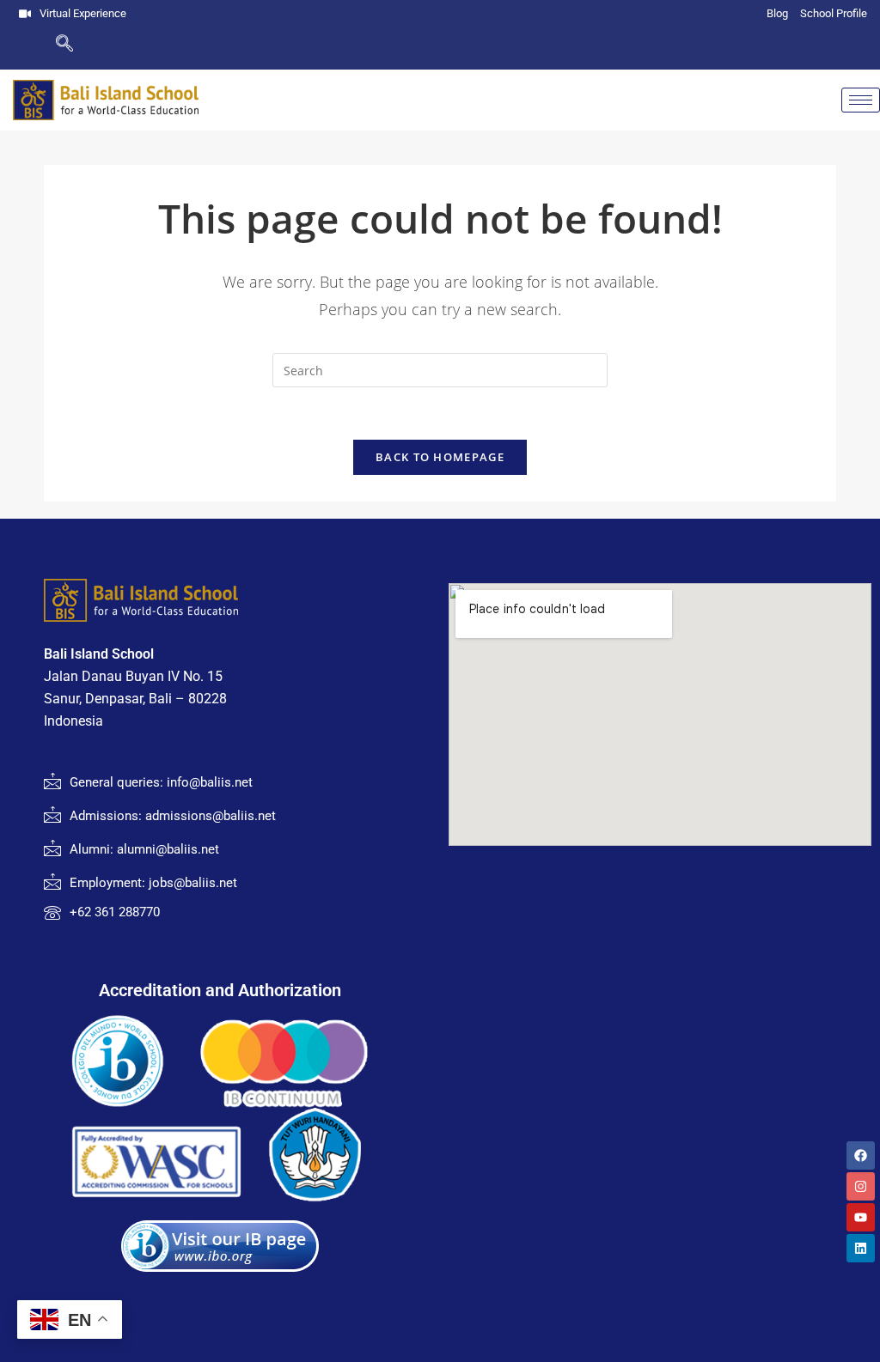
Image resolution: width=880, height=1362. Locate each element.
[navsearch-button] (36, 44)
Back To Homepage (440, 457)
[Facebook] (860, 1155)
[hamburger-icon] (860, 100)
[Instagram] (860, 1186)
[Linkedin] (860, 1248)
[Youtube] (860, 1217)
